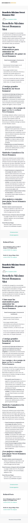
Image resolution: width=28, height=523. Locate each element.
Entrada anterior (14, 232)
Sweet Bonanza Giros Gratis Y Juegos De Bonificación (12, 247)
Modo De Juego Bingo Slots (11, 255)
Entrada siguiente (14, 235)
